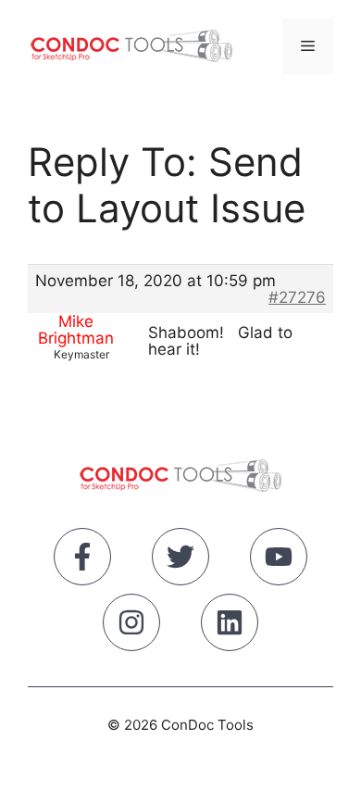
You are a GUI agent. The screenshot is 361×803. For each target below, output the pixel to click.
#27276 (297, 297)
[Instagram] (131, 626)
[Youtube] (278, 560)
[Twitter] (180, 560)
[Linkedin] (229, 626)
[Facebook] (82, 560)
